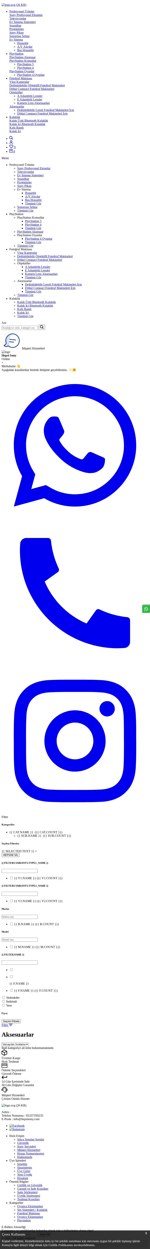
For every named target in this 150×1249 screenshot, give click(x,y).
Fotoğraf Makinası (20, 78)
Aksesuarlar (16, 106)
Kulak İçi (15, 131)
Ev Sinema (16, 39)
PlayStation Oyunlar (21, 71)
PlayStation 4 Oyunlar (31, 74)
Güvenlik (23, 1143)
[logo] (75, 5)
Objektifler (16, 92)
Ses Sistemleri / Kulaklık (32, 1209)
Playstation (24, 1220)
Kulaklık (14, 117)
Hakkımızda (24, 1157)
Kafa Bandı (16, 127)
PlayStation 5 (25, 64)
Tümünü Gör (33, 203)
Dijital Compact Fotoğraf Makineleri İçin (42, 113)
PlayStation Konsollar (22, 60)
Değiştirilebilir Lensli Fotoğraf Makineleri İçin (45, 110)
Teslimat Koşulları (28, 1199)
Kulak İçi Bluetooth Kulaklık (27, 124)
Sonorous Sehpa (19, 36)
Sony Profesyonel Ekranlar (26, 15)
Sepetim (22, 1164)
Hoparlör (22, 43)
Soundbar (15, 25)
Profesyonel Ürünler (21, 11)
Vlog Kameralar (19, 82)
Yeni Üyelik (24, 1174)
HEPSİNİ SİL (10, 855)
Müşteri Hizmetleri (28, 1150)
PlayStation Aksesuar (22, 57)
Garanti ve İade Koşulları (32, 1188)
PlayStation (16, 53)
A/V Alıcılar (24, 46)
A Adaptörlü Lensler (29, 96)
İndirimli (11, 1001)
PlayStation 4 (25, 67)
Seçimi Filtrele (11, 1021)
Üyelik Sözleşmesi (28, 1195)
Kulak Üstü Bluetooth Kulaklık (28, 120)
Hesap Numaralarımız (30, 1153)
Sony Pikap (16, 32)
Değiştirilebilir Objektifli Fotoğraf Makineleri (37, 85)
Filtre (5, 1025)
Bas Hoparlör (25, 50)
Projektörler (16, 29)
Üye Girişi (23, 1171)
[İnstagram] (17, 1129)
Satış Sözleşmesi (27, 1192)
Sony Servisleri (26, 1146)
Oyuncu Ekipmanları (30, 1206)
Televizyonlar (17, 18)
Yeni (9, 1005)
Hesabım (22, 1178)
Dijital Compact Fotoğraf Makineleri (31, 89)
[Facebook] (17, 1125)
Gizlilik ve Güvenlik (29, 1185)
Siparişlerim (24, 1167)
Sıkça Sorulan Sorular (30, 1139)
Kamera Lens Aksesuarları (33, 103)
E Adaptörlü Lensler (29, 99)
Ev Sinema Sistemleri (22, 22)
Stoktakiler (13, 997)
